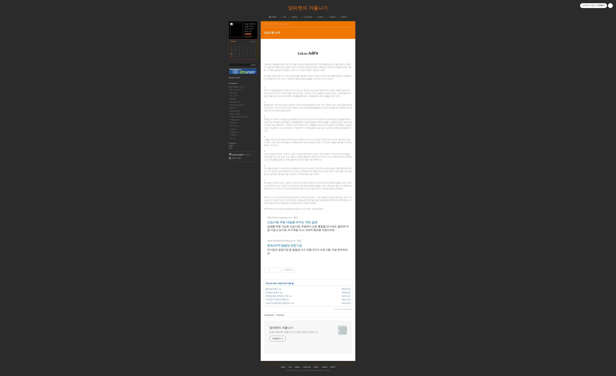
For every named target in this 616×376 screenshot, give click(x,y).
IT (234, 123)
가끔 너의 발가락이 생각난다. (278, 303)
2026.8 (233, 41)
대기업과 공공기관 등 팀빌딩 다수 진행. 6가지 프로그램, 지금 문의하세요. (307, 251)
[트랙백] (269, 315)
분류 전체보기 (236, 87)
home (283, 367)
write (332, 367)
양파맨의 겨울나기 (308, 7)
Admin (331, 17)
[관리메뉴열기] (610, 5)
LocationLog (306, 17)
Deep (234, 93)
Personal (235, 111)
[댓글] (280, 315)
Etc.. (233, 96)
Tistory (327, 370)
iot (232, 138)
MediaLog (293, 17)
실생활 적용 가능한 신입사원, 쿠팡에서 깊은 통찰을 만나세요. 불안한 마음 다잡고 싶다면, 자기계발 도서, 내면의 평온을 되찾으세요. (308, 228)
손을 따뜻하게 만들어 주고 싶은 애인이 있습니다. (293, 332)
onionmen (290, 370)
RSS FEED (235, 158)
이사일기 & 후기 (272, 292)
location (307, 367)
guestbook (316, 367)
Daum (312, 370)
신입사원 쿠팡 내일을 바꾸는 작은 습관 (292, 222)
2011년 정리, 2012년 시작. (277, 296)
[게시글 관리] (277, 270)
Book (235, 120)
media (297, 367)
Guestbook (319, 17)
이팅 (233, 129)
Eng (233, 99)
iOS (234, 135)
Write (343, 17)
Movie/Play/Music (240, 117)
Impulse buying (237, 105)
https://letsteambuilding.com (281, 240)
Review (235, 114)
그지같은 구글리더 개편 (276, 299)
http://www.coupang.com (279, 217)
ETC (235, 126)
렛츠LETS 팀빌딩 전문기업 (284, 245)
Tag (283, 17)
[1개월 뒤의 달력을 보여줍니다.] (255, 41)
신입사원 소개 (272, 32)
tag (290, 367)
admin (324, 367)
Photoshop (235, 102)
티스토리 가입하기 (240, 154)
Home (273, 17)
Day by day (284, 24)
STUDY (234, 132)
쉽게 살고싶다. (272, 289)
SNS (233, 108)
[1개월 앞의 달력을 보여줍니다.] (251, 41)
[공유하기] (273, 270)
